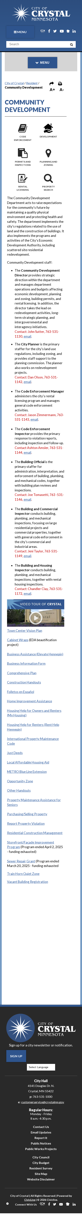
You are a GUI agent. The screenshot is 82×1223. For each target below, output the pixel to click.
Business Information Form (26, 663)
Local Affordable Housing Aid (28, 762)
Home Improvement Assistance (29, 701)
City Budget (40, 1162)
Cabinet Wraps (17, 640)
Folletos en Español (20, 692)
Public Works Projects (41, 1149)
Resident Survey (40, 1168)
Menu (22, 32)
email (27, 336)
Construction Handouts (24, 682)
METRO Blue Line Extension (27, 772)
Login (7, 1204)
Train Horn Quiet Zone (23, 874)
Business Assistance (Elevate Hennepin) (35, 654)
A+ (52, 89)
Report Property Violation (26, 824)
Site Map (41, 1173)
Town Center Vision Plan (24, 631)
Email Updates (41, 1132)
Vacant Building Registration (27, 882)
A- (61, 89)
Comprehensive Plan (21, 673)
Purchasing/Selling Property (27, 814)
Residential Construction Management (35, 833)
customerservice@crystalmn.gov (42, 1102)
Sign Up (16, 1056)
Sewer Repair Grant (21, 861)
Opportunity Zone (20, 781)
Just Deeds (15, 753)
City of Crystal (14, 83)
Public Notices (41, 1143)
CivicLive (29, 1199)
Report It (41, 1138)
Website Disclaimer (41, 1179)
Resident (32, 83)
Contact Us (41, 1127)
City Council (40, 1157)
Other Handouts (19, 790)
